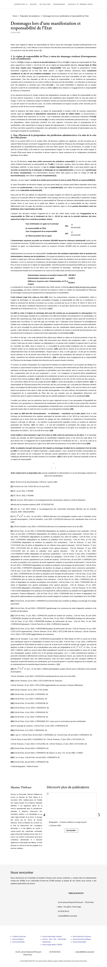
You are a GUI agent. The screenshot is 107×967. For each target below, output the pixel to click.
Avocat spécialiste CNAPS (52, 944)
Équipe (33, 4)
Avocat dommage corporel (52, 936)
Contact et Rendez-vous (80, 4)
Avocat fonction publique (82, 939)
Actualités (45, 4)
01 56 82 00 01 (63, 911)
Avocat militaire (18, 939)
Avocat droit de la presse (82, 936)
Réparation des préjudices (30, 16)
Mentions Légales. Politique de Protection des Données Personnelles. (67, 961)
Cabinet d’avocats (19, 936)
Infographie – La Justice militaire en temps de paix (67, 822)
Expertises (19, 4)
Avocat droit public (79, 942)
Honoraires (59, 4)
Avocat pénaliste (18, 942)
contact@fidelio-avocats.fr (67, 916)
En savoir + (71, 830)
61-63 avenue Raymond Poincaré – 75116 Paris (76, 902)
